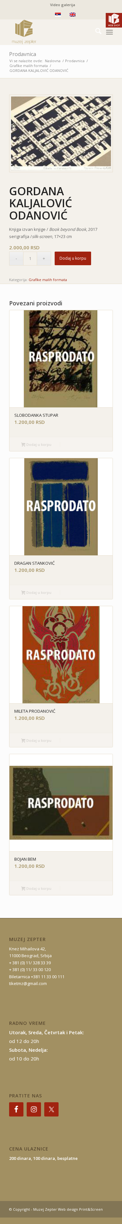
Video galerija (62, 4)
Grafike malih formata (48, 279)
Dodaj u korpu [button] (38, 444)
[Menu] (109, 32)
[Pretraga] (95, 32)
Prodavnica (22, 54)
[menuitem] (62, 4)
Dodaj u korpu (73, 258)
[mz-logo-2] (50, 32)
